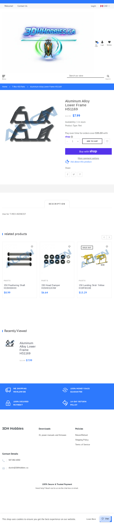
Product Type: (71, 125)
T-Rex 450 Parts (18, 86)
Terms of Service (82, 444)
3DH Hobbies (13, 428)
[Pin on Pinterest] (80, 174)
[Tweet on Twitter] (73, 174)
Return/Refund (81, 435)
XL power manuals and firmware (52, 435)
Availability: (70, 122)
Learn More (91, 519)
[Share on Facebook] (67, 174)
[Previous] (104, 237)
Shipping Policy (82, 440)
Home (4, 86)
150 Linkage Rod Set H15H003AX (32, 286)
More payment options (88, 158)
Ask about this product (81, 161)
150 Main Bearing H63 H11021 (74, 267)
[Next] (109, 237)
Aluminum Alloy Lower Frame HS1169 (46, 86)
